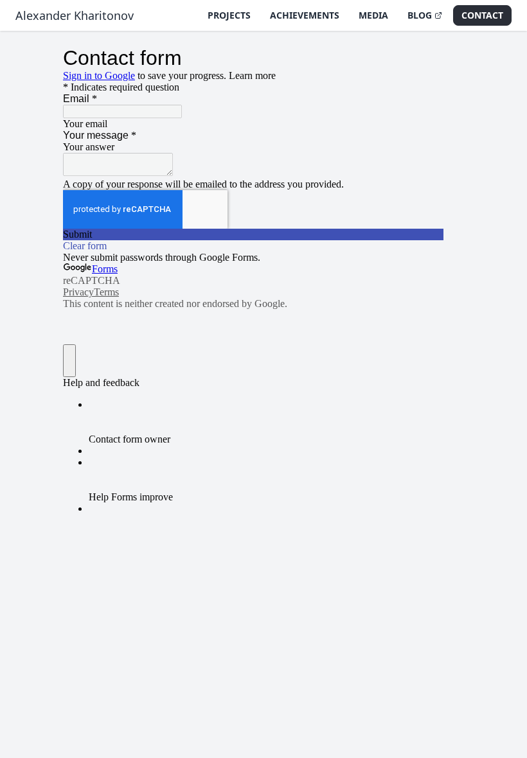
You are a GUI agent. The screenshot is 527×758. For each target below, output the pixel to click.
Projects (229, 15)
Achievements (304, 15)
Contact (482, 15)
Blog (419, 15)
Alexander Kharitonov (74, 15)
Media (373, 15)
